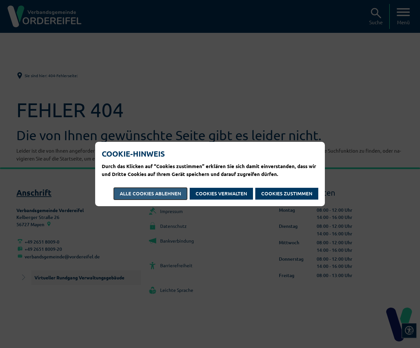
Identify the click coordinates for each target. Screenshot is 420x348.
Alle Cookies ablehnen (150, 193)
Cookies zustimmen (286, 193)
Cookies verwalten (221, 193)
